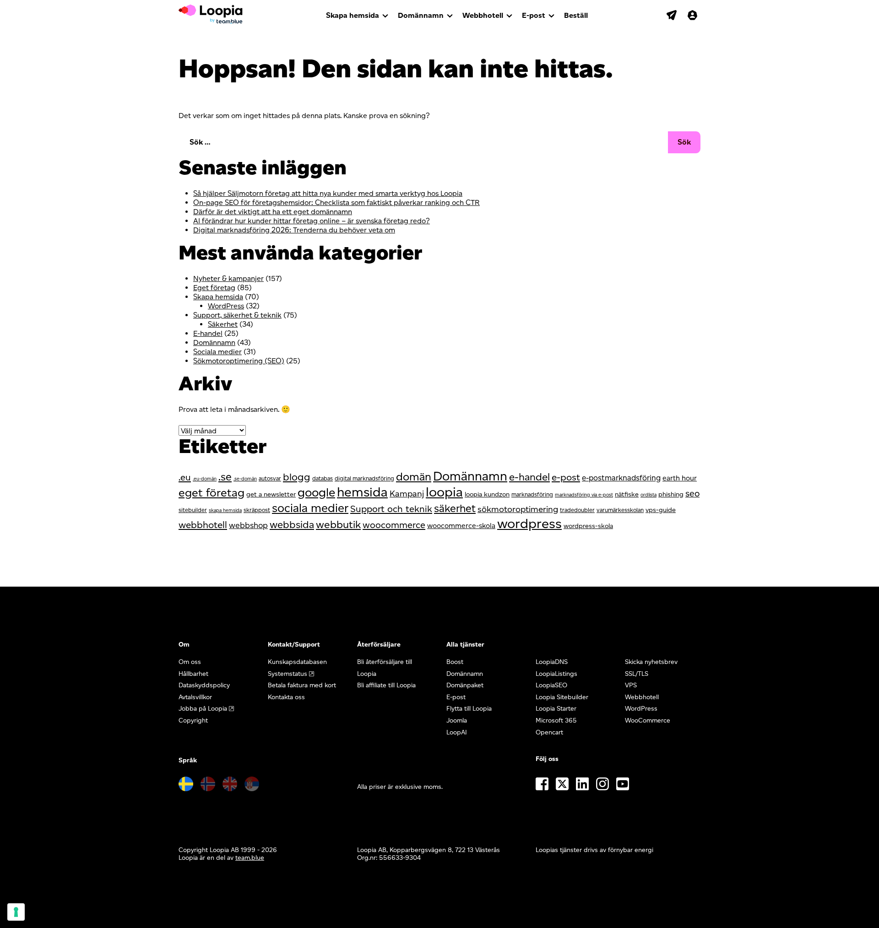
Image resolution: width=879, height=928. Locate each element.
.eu (185, 477)
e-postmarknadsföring (621, 477)
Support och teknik (391, 508)
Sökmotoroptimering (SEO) (238, 360)
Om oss (190, 662)
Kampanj (407, 493)
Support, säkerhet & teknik (237, 315)
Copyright (193, 720)
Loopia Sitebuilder (562, 697)
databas (322, 478)
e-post (566, 477)
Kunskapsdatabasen (297, 662)
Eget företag (214, 287)
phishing (671, 494)
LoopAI (456, 732)
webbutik (338, 524)
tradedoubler (577, 510)
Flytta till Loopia (469, 708)
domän (413, 476)
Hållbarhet (193, 674)
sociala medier (310, 508)
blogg (296, 477)
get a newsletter (271, 494)
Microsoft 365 (556, 720)
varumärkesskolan (620, 510)
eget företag (211, 492)
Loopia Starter (556, 708)
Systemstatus (287, 674)
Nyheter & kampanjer (228, 278)
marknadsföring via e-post (584, 495)
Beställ (576, 15)
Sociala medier (217, 351)
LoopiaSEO (551, 685)
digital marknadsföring (364, 478)
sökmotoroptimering (517, 509)
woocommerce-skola (461, 525)
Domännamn (421, 15)
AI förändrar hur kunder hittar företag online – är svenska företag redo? (311, 220)
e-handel (529, 476)
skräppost (257, 510)
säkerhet (455, 508)
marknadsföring (532, 494)
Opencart (549, 732)
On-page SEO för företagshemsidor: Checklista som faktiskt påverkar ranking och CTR (336, 202)
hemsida (362, 492)
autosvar (270, 478)
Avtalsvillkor (195, 697)
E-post (533, 15)
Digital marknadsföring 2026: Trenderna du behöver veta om (294, 230)
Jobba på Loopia (203, 708)
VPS (631, 685)
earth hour (679, 478)
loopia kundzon (487, 494)
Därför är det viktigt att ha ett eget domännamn (272, 211)
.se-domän (245, 479)
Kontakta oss (286, 697)
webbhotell (203, 524)
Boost (454, 662)
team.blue (249, 858)
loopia (444, 492)
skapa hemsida (225, 510)
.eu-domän (205, 479)
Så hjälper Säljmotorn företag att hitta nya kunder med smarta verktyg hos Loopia (327, 193)
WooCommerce (647, 720)
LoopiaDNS (552, 662)
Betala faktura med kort (302, 685)
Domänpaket (464, 685)
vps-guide (661, 510)
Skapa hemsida (352, 15)
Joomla (456, 720)
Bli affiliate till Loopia (386, 685)
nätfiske (627, 494)
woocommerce (394, 524)
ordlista (648, 495)
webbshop (248, 525)
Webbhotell (482, 15)
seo (692, 493)
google (316, 492)
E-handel (207, 333)
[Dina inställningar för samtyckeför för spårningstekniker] (16, 912)
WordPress (226, 306)
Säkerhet (223, 324)
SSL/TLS (636, 674)
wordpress (529, 523)
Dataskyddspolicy (204, 685)
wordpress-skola (588, 526)
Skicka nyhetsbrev (651, 662)
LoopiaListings (556, 674)
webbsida (292, 524)
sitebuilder (193, 510)
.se (225, 476)
